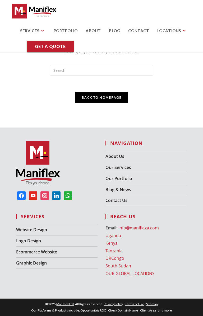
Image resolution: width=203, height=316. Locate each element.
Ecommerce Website (36, 252)
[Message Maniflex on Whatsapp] (68, 195)
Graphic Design (31, 263)
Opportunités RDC (93, 310)
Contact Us (116, 200)
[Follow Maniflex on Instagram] (44, 195)
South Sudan (118, 266)
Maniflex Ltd (65, 304)
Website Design (31, 230)
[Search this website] (101, 69)
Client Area (148, 310)
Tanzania (114, 251)
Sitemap (152, 304)
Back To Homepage (101, 97)
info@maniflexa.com (138, 228)
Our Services (118, 167)
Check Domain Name (123, 310)
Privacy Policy (113, 304)
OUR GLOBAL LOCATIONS (130, 273)
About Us (114, 156)
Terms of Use (134, 304)
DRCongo (114, 258)
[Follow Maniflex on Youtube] (33, 195)
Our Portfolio (118, 178)
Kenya (111, 243)
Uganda (113, 235)
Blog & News (118, 189)
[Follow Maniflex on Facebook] (21, 195)
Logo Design (28, 241)
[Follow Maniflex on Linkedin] (56, 195)
